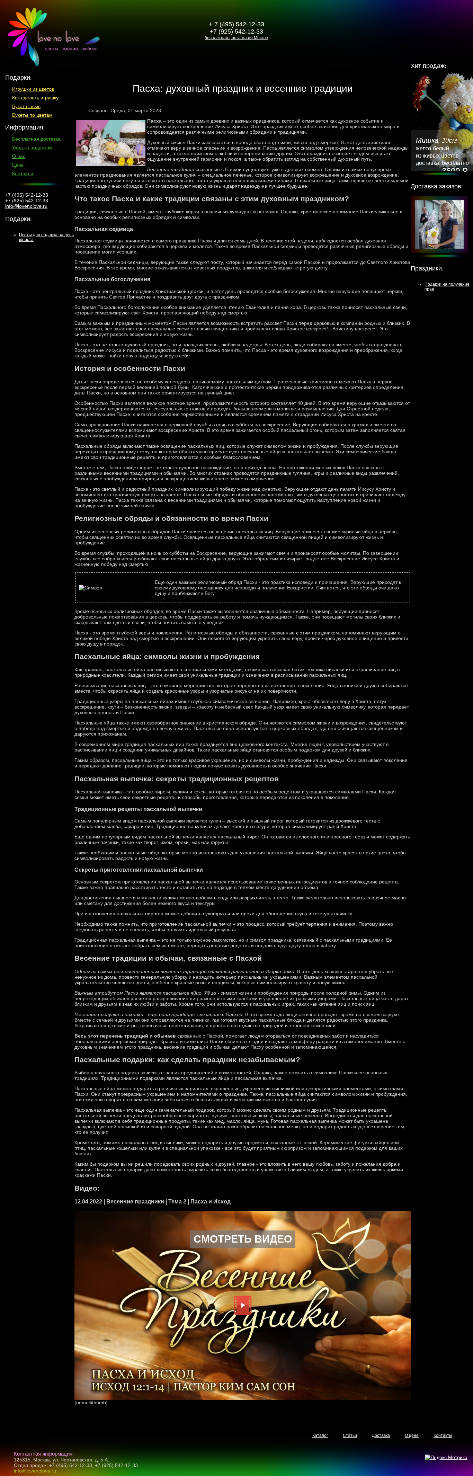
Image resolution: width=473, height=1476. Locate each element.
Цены (18, 165)
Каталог (320, 1435)
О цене (412, 1435)
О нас (18, 156)
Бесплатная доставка (36, 139)
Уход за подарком (32, 147)
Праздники (426, 268)
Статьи (350, 1435)
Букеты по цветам (32, 115)
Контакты (22, 173)
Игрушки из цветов (33, 89)
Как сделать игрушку (35, 97)
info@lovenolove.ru (26, 206)
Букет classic (26, 106)
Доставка (381, 1435)
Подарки (17, 218)
